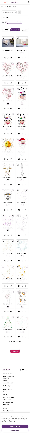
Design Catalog (8, 6)
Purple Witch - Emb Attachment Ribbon (8, 126)
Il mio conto (6, 404)
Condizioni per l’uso (8, 383)
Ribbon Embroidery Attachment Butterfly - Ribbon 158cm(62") (8, 228)
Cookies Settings (15, 430)
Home (2, 6)
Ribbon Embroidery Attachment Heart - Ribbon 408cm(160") (8, 75)
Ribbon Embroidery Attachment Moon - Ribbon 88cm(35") (8, 278)
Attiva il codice (7, 399)
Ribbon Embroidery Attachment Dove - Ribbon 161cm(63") (22, 202)
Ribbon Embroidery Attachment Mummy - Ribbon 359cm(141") (8, 202)
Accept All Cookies (15, 426)
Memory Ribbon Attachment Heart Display (22, 50)
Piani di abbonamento (9, 397)
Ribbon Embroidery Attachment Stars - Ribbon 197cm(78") (22, 278)
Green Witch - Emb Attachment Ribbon (22, 126)
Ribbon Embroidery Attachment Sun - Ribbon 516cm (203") (8, 152)
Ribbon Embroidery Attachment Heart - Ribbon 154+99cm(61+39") (8, 304)
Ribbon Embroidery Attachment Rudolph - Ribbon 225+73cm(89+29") (8, 177)
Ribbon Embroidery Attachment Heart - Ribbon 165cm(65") (22, 329)
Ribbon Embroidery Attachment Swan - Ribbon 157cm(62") (22, 228)
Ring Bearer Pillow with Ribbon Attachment (8, 50)
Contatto (5, 380)
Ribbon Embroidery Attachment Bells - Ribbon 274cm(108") (22, 304)
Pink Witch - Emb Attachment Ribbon (22, 101)
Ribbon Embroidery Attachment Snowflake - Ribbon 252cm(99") (22, 253)
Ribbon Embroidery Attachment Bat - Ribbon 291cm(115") (22, 177)
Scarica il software (8, 402)
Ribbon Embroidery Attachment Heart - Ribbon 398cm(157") (22, 75)
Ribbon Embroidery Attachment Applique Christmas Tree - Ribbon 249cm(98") (8, 329)
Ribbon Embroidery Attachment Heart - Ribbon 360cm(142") (8, 101)
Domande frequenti (8, 411)
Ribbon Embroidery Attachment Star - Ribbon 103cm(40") (8, 253)
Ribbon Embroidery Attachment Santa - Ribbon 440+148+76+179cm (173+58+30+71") (22, 152)
